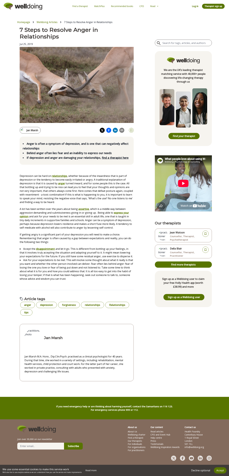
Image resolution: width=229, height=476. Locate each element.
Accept (220, 470)
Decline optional (200, 470)
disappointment (45, 249)
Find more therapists (183, 264)
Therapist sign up (213, 6)
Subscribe (73, 446)
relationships (59, 176)
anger (61, 183)
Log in (195, 6)
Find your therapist (184, 136)
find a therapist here (115, 158)
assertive (83, 209)
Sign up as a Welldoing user (184, 297)
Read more (91, 470)
